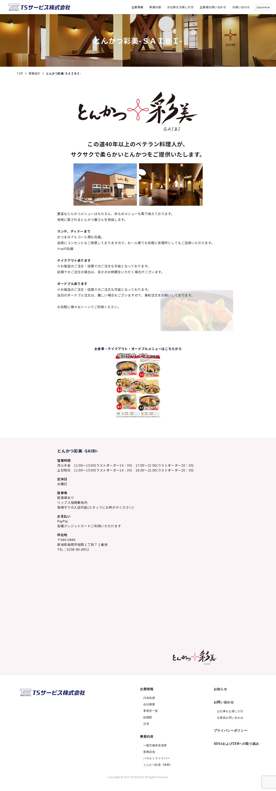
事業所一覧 (150, 710)
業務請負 (149, 751)
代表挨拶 (149, 697)
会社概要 (149, 704)
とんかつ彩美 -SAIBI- (157, 764)
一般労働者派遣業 (155, 745)
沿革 (146, 723)
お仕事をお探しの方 (230, 711)
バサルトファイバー (156, 758)
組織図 (147, 717)
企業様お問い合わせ (230, 717)
